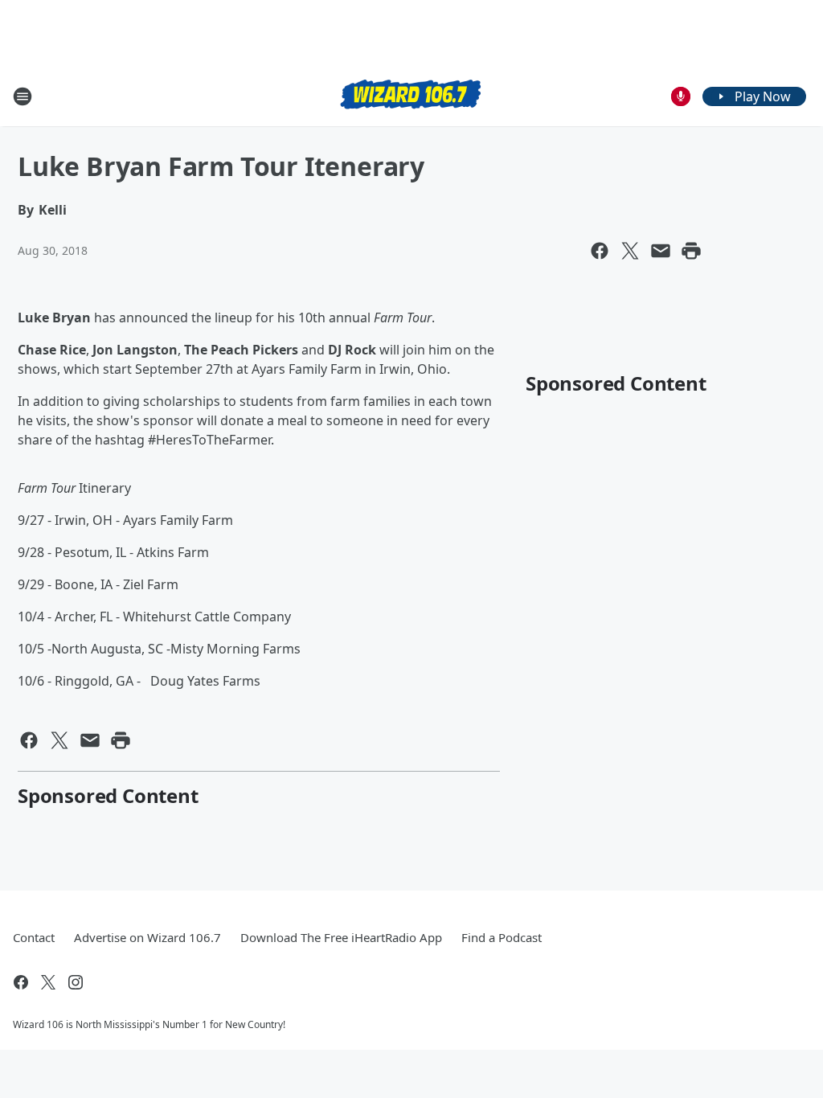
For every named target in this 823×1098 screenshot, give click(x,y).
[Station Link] (411, 96)
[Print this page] (691, 251)
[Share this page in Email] (660, 251)
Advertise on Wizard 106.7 (147, 937)
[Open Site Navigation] (22, 96)
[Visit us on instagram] (75, 982)
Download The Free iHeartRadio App (341, 937)
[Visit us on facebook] (21, 982)
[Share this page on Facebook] (599, 251)
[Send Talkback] (680, 96)
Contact (34, 937)
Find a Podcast (501, 937)
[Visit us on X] (48, 982)
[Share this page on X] (630, 251)
